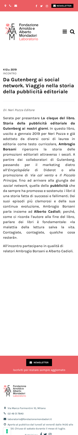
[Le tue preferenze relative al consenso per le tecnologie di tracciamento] (7, 431)
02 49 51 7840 (16, 413)
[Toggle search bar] (72, 32)
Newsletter (64, 5)
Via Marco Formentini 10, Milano (27, 408)
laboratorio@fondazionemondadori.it (30, 419)
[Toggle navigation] (65, 32)
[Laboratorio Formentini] (11, 32)
